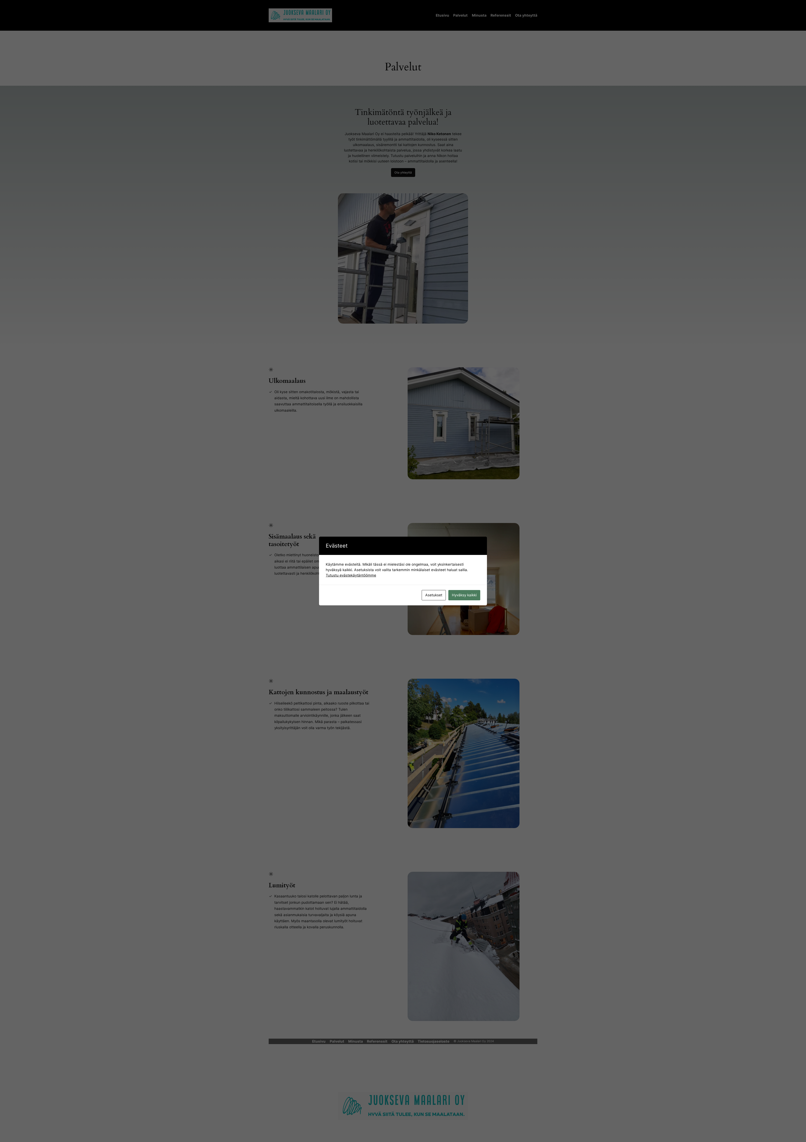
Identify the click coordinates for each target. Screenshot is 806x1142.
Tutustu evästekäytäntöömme (351, 575)
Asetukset (433, 595)
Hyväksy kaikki (464, 595)
